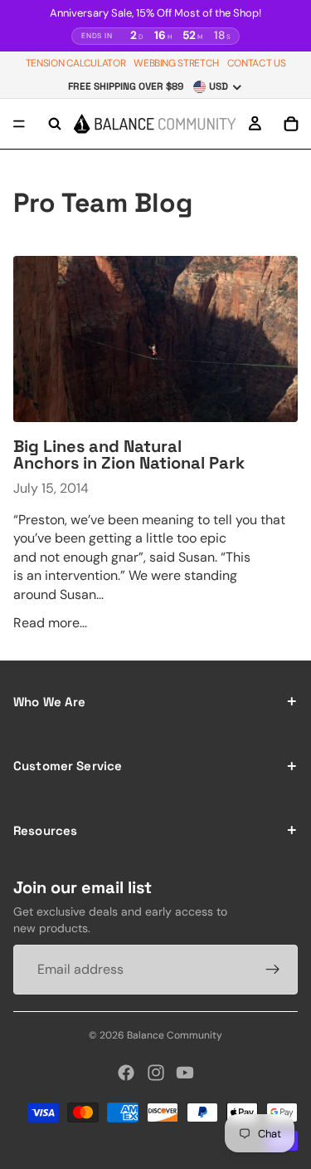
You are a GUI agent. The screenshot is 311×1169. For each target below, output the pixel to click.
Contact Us (256, 63)
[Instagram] (156, 1073)
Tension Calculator (76, 63)
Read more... (50, 622)
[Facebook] (126, 1073)
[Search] (54, 124)
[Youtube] (185, 1073)
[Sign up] (272, 969)
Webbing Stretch (176, 63)
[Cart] (291, 124)
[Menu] (19, 124)
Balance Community (174, 1035)
